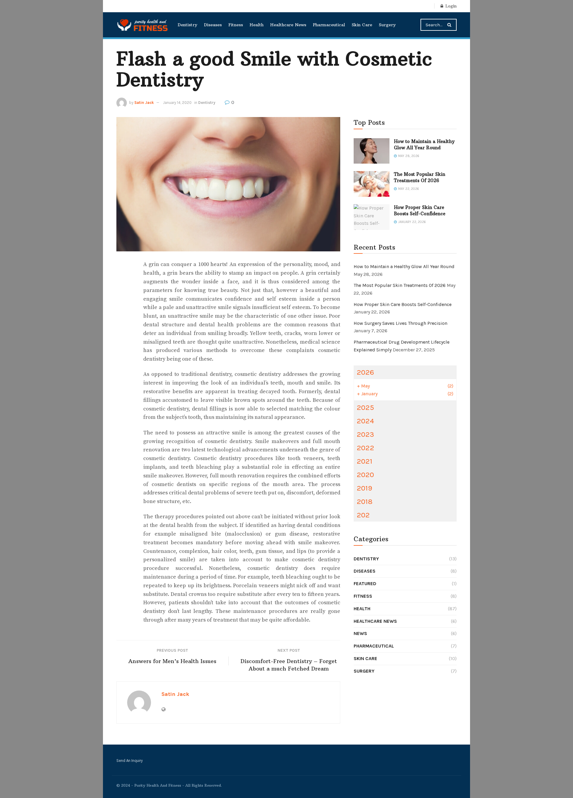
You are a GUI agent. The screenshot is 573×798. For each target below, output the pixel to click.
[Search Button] (450, 25)
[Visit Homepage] (142, 25)
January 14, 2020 (177, 102)
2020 (365, 474)
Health (256, 24)
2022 (365, 447)
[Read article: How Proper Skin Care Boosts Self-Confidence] (371, 217)
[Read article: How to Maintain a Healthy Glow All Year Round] (371, 151)
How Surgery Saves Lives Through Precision (400, 323)
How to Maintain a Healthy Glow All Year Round (404, 266)
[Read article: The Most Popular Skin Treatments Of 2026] (371, 184)
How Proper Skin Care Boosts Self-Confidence (403, 304)
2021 (364, 461)
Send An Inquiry (129, 760)
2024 (365, 420)
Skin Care (362, 24)
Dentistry (187, 24)
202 (363, 515)
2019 (364, 488)
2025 (365, 407)
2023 (365, 434)
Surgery (387, 24)
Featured (365, 583)
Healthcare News (288, 24)
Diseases (213, 24)
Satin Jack (144, 102)
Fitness (235, 24)
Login (450, 6)
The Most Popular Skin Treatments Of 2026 (400, 285)
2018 (364, 501)
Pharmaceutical (329, 24)
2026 (365, 372)
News (360, 633)
